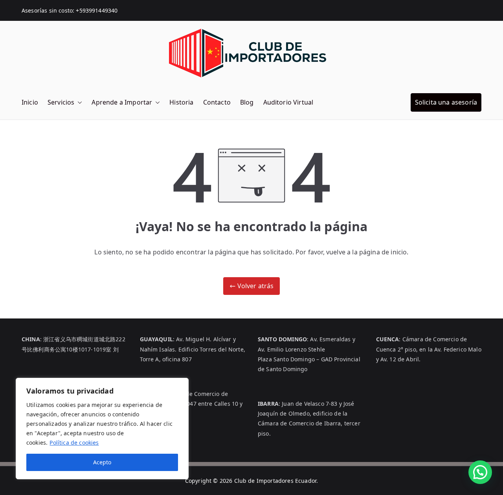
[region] (102, 428)
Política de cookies (74, 442)
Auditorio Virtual (288, 102)
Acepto (102, 462)
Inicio (30, 102)
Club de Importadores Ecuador (275, 480)
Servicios (61, 102)
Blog (247, 102)
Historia (181, 102)
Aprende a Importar (122, 102)
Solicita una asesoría (446, 102)
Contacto (217, 102)
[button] (78, 102)
